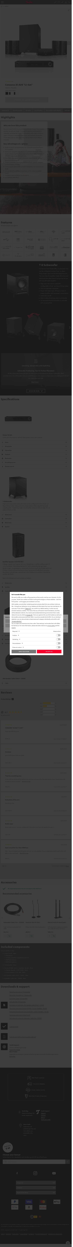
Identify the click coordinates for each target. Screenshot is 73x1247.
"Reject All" (28, 608)
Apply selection (24, 651)
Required (14, 631)
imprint (13, 627)
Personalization (16, 643)
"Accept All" (29, 615)
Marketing (15, 639)
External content (17, 647)
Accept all (49, 651)
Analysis (14, 635)
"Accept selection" (17, 621)
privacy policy (51, 625)
